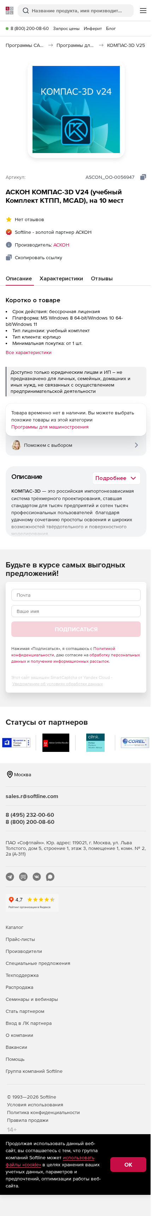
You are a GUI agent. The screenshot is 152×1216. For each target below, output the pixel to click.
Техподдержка (22, 975)
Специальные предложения (38, 963)
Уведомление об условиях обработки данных (57, 683)
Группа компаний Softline (34, 1071)
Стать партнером (25, 1011)
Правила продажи (27, 1120)
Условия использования (35, 1104)
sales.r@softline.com (32, 796)
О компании (19, 1035)
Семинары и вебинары (32, 999)
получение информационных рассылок (70, 661)
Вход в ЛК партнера (29, 1023)
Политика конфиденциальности (43, 1112)
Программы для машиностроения (50, 427)
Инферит (93, 28)
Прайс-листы (20, 939)
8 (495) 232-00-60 (30, 814)
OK (128, 1164)
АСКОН (61, 245)
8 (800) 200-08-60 (30, 28)
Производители (24, 951)
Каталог (14, 927)
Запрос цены (66, 28)
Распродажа (19, 987)
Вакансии (16, 1047)
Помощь (15, 1059)
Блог (111, 28)
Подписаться (76, 629)
